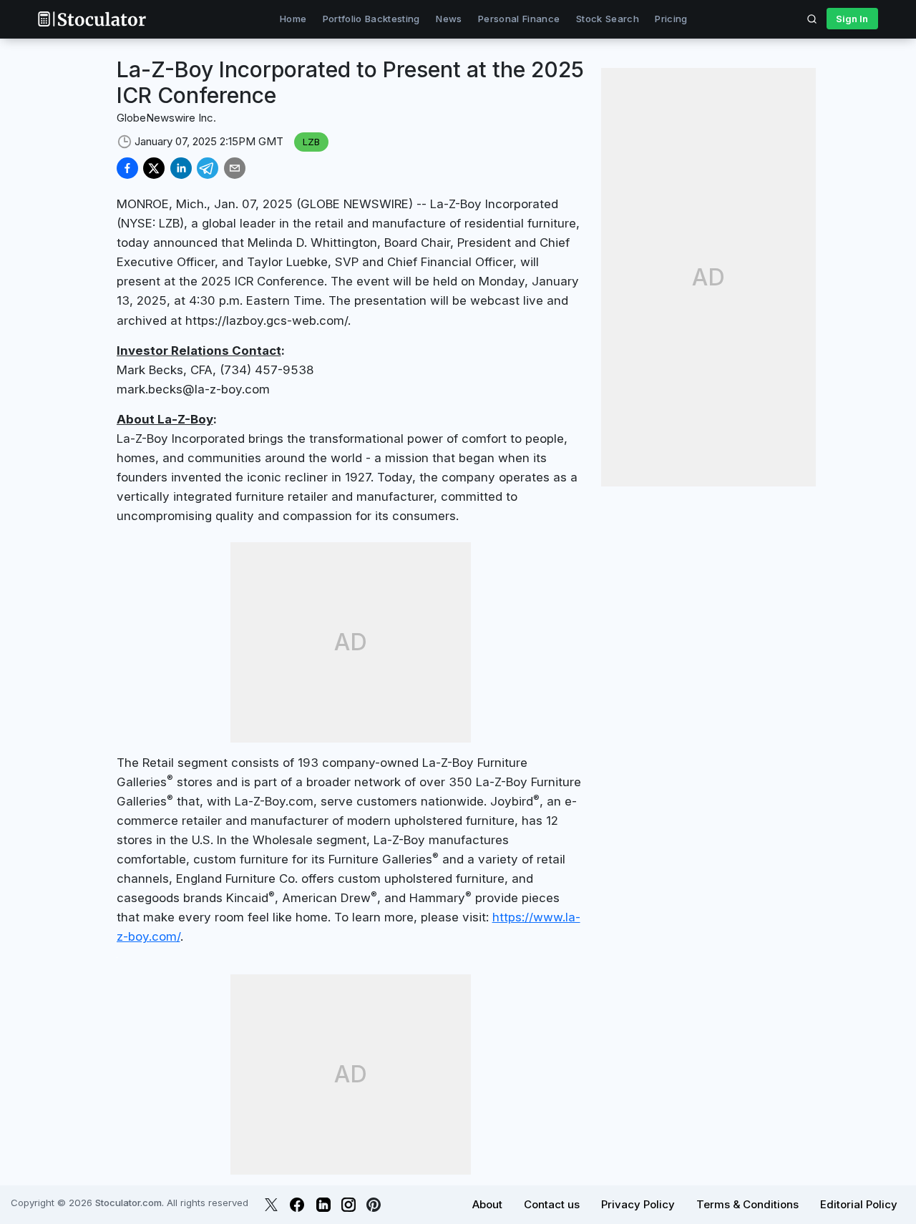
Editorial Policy (858, 1204)
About (487, 1204)
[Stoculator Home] (91, 18)
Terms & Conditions (747, 1204)
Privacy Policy (638, 1204)
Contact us (552, 1204)
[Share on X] (154, 168)
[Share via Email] (234, 168)
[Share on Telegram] (207, 168)
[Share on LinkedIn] (181, 168)
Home (293, 18)
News (449, 18)
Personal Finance (519, 18)
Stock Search (607, 18)
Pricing (671, 18)
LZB (311, 141)
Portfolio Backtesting (371, 18)
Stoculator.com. (129, 1202)
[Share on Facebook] (127, 168)
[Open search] (812, 18)
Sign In (852, 18)
